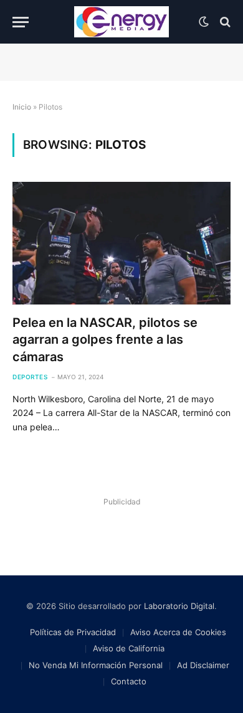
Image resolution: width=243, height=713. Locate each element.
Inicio (21, 106)
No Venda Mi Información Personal (96, 665)
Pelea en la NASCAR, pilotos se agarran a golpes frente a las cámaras (105, 339)
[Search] (224, 22)
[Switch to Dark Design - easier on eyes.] (204, 21)
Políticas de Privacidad (73, 632)
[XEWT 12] (121, 22)
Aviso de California (128, 648)
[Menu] (20, 22)
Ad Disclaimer (203, 665)
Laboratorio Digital (179, 606)
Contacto (128, 681)
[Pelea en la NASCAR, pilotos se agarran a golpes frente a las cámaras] (121, 243)
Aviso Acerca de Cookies (178, 632)
